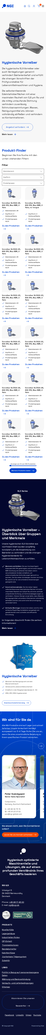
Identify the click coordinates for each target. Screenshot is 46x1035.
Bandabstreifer (9, 949)
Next (41, 746)
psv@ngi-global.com (13, 814)
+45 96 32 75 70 (13, 809)
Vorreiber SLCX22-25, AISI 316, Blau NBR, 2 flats (11, 251)
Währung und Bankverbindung (16, 979)
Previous (33, 746)
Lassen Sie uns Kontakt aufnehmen (18, 835)
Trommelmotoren (10, 945)
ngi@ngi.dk (14, 905)
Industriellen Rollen (11, 937)
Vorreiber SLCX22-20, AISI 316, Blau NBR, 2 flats (34, 297)
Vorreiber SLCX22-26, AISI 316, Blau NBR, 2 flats (11, 205)
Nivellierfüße (8, 929)
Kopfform (6, 177)
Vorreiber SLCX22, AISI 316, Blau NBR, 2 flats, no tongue (34, 205)
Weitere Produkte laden (21, 471)
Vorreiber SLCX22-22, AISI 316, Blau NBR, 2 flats (34, 343)
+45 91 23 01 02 (14, 811)
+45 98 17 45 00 (16, 902)
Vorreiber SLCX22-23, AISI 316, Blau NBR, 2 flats (11, 297)
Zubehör (6, 960)
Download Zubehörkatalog (14, 703)
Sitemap (6, 987)
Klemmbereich (8, 171)
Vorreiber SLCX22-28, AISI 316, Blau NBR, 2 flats (34, 390)
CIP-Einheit (7, 941)
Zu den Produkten (11, 225)
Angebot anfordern (15, 127)
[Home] (8, 6)
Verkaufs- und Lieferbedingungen (17, 983)
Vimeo (28, 1015)
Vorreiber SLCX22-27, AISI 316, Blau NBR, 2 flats (11, 436)
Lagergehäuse (8, 933)
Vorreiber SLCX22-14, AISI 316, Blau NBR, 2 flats (34, 436)
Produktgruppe (8, 183)
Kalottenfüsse (8, 953)
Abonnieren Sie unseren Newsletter (22, 1002)
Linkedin (20, 1015)
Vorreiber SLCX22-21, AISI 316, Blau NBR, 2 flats (11, 343)
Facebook (9, 1015)
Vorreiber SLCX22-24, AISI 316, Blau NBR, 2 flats (34, 251)
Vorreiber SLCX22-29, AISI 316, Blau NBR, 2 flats (11, 390)
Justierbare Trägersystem (14, 956)
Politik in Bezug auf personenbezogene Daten (20, 974)
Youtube (37, 1015)
